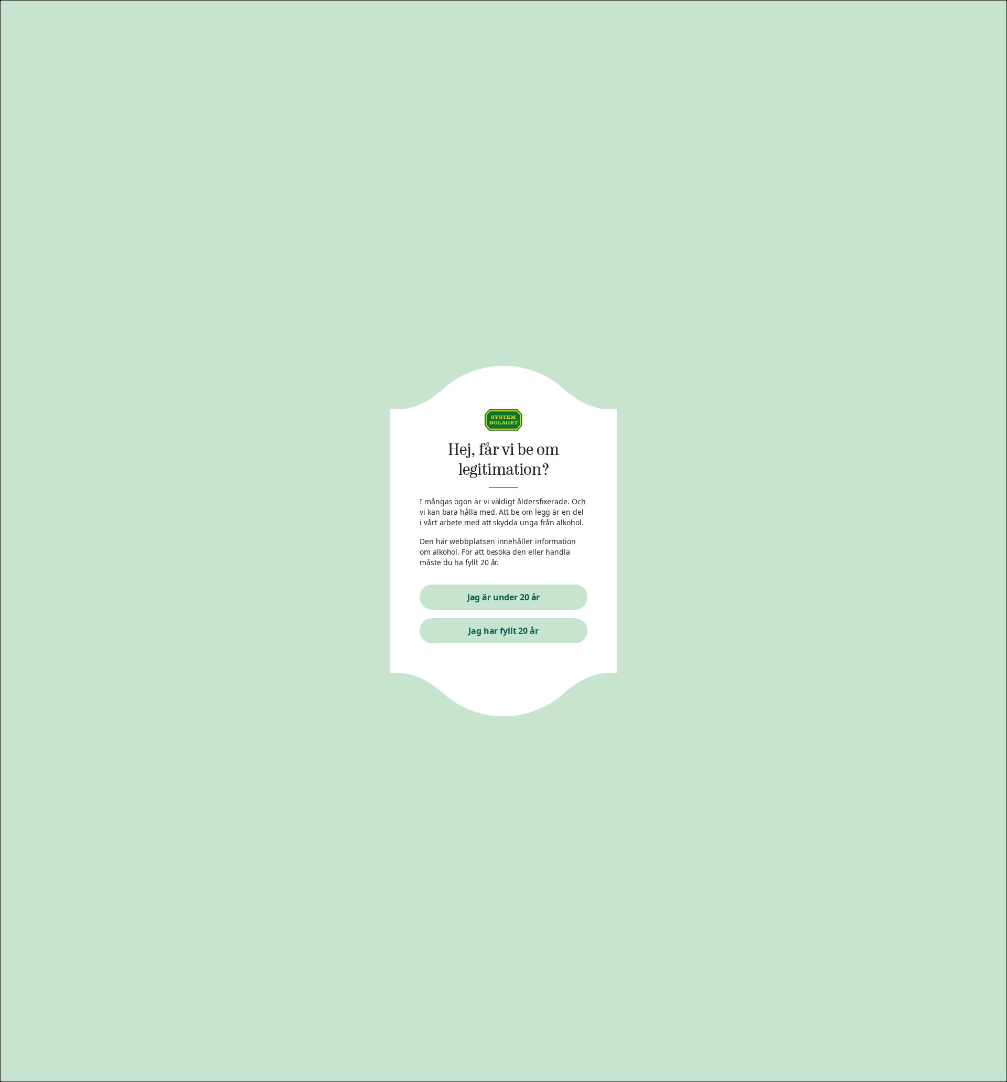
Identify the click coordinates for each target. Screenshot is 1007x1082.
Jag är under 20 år (503, 597)
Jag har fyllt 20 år (503, 631)
